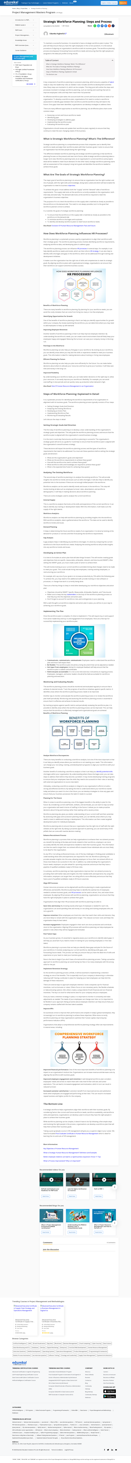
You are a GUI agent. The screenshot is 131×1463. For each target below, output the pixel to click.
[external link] (65, 34)
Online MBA (74, 1410)
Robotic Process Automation (21, 1355)
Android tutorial (95, 1425)
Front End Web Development (77, 1347)
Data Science (107, 1343)
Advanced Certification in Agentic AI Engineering (26, 1372)
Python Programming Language (49, 1432)
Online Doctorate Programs (43, 1410)
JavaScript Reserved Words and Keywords (88, 1435)
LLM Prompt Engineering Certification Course (25, 1374)
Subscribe (123, 3)
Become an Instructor (109, 1374)
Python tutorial (68, 1427)
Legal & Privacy (69, 1450)
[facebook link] (104, 1450)
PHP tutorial (78, 1422)
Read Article (46, 1232)
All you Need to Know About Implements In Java (72, 1438)
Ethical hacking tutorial (96, 1427)
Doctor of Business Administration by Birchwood (63, 1377)
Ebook (71, 2)
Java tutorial (45, 1422)
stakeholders (71, 594)
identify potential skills (104, 771)
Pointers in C (73, 1425)
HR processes (82, 248)
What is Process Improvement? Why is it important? (61, 1161)
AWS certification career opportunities (22, 1430)
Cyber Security (96, 1343)
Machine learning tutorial (54, 1427)
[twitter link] (108, 1450)
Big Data (50, 1343)
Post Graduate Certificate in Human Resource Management (77, 1133)
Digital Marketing (52, 1347)
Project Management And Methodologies (25, 8)
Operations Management (64, 1351)
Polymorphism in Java (45, 1425)
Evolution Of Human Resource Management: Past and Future (73, 226)
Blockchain (58, 1343)
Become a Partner (108, 1380)
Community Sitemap (91, 1394)
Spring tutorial (106, 1422)
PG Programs (29, 1410)
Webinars (65, 3)
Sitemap (87, 1389)
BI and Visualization (39, 1343)
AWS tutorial (38, 1430)
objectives (71, 185)
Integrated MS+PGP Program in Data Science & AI (63, 1380)
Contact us (88, 1380)
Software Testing (54, 1355)
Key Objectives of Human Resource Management (61, 1148)
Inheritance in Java (32, 1425)
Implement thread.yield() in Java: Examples (23, 1438)
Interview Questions (19, 1351)
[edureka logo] (11, 3)
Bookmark (110, 34)
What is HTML (54, 1422)
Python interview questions (67, 1432)
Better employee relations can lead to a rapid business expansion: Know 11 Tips (72, 1157)
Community (88, 1386)
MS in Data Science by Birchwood (58, 1383)
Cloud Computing (84, 1343)
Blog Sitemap (89, 1392)
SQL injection (107, 1427)
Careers (105, 1372)
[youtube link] (116, 1450)
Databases (35, 1347)
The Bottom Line (51, 74)
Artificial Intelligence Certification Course (24, 1380)
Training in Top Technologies (30, 3)
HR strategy (94, 251)
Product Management (80, 1351)
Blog (18, 8)
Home (14, 8)
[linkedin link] (112, 1450)
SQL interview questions (28, 1427)
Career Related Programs (51, 3)
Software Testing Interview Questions (47, 1435)
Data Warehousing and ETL (21, 1347)
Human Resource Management (97, 1347)
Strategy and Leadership (69, 1355)
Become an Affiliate (109, 1377)
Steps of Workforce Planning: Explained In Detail (61, 72)
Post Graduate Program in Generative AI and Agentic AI (65, 1374)
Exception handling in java (31, 1432)
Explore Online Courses (109, 3)
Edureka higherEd (57, 33)
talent (112, 82)
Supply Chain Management (87, 1355)
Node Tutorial (104, 1430)
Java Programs (70, 1435)
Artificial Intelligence (19, 1343)
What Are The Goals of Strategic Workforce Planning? (63, 67)
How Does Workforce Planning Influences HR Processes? (64, 69)
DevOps (42, 1347)
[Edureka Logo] (19, 1363)
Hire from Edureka (108, 1383)
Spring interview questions (61, 1425)
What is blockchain (65, 1430)
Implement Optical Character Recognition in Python (48, 1438)
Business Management (70, 1343)
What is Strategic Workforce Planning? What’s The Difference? (65, 64)
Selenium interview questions (31, 1422)
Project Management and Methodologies (101, 1410)
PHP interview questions (18, 1425)
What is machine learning (80, 1427)
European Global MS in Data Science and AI (61, 1392)
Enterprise (63, 1347)
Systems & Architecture (104, 1355)
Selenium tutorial (16, 1422)
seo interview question (39, 1355)
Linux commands (84, 1425)
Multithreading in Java (83, 1432)
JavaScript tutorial (106, 1425)
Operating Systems (48, 1351)
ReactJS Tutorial (95, 1432)
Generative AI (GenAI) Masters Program (60, 1372)
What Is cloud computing (51, 1430)
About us (87, 1372)
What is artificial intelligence (90, 1430)
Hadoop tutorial (76, 1430)
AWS (29, 1343)
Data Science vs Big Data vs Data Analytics (23, 1435)
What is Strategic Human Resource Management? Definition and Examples (70, 1153)
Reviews (87, 1377)
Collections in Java (17, 1432)
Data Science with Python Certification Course (25, 1377)
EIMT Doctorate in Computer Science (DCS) (61, 1394)
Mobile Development (34, 1351)
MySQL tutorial (42, 1427)
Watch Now (46, 1196)
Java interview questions (66, 1422)
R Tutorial (61, 1435)
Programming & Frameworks (98, 1351)
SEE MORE (30, 84)
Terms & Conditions (57, 1450)
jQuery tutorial (16, 1427)
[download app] (109, 1392)
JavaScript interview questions (92, 1422)
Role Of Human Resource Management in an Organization (73, 386)
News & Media (89, 1374)
